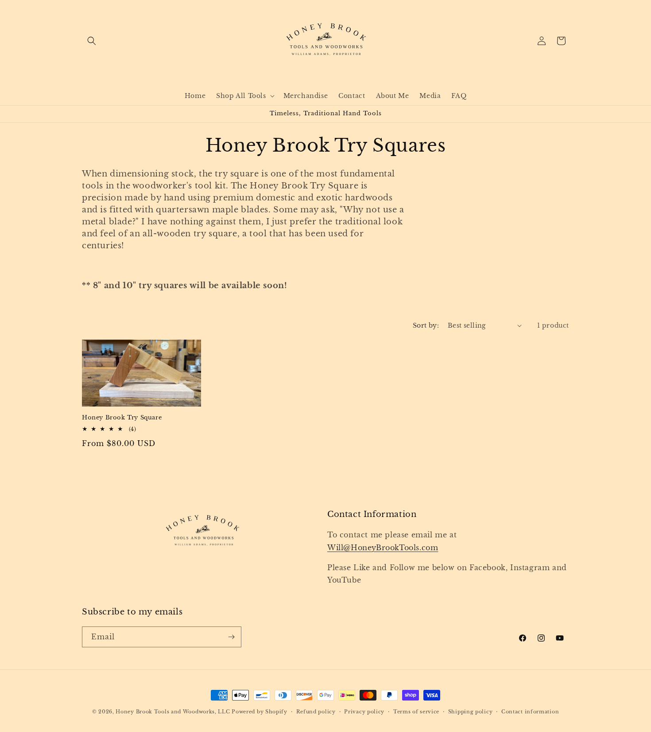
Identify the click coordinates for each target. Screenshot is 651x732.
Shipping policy (470, 712)
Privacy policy (364, 712)
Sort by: (426, 325)
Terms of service (416, 712)
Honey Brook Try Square (122, 417)
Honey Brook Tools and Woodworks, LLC (173, 712)
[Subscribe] (231, 636)
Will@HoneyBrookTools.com (382, 547)
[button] (91, 41)
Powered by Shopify (259, 712)
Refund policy (316, 712)
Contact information (530, 712)
